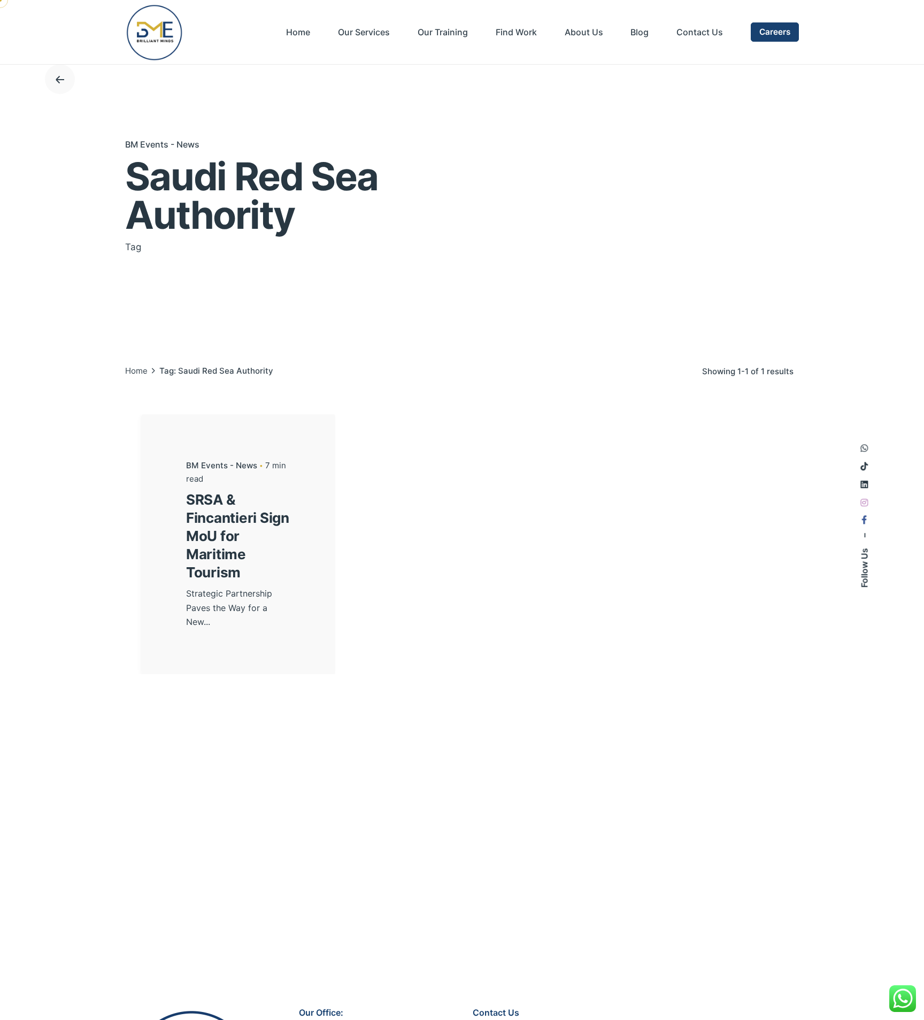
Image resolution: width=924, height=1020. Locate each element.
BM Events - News (162, 144)
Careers (774, 32)
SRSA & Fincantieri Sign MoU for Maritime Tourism (237, 535)
